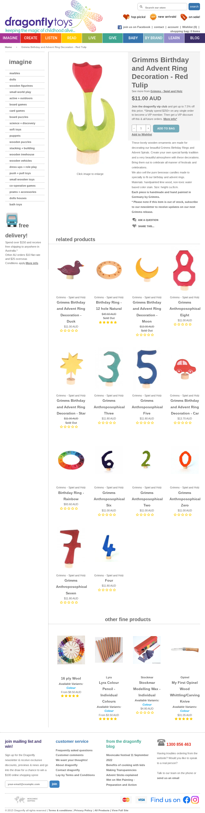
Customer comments (70, 755)
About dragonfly (67, 765)
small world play (20, 91)
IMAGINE (10, 38)
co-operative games (23, 185)
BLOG (195, 38)
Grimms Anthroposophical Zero (185, 499)
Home (8, 47)
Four (109, 580)
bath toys (16, 204)
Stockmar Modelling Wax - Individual (146, 689)
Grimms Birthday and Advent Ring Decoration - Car (184, 407)
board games (18, 104)
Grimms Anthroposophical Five (147, 407)
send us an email (168, 778)
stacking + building (22, 148)
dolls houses (18, 198)
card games (17, 110)
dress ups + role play (23, 166)
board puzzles (19, 116)
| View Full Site (119, 810)
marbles (15, 73)
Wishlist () (189, 26)
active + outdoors (21, 98)
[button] (69, 330)
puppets (15, 135)
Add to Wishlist (142, 134)
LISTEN (51, 38)
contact (159, 26)
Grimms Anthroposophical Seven (71, 586)
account (173, 26)
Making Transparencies (121, 770)
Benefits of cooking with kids (125, 765)
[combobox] (162, 6)
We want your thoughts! (72, 760)
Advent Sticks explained (122, 775)
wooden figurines (21, 85)
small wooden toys (22, 179)
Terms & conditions (60, 810)
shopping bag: (180, 31)
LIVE (92, 38)
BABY (133, 38)
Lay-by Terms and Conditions (75, 775)
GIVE (112, 38)
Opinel (184, 677)
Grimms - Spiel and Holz (166, 91)
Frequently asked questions (74, 750)
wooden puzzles (20, 141)
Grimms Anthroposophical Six (109, 499)
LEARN (174, 38)
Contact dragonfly (68, 770)
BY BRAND (153, 38)
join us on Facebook (136, 26)
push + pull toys (20, 173)
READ (71, 38)
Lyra (109, 677)
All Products (102, 810)
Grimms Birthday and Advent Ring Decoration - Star (71, 407)
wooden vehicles (21, 160)
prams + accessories (23, 191)
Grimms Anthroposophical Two (147, 499)
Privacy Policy (83, 810)
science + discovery (22, 123)
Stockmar (147, 677)
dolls (13, 79)
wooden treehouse (22, 154)
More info (32, 263)
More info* (170, 118)
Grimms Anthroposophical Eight (185, 308)
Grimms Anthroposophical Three (109, 407)
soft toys (15, 129)
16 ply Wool (71, 678)
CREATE (30, 38)
